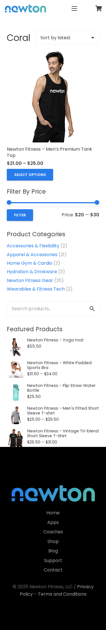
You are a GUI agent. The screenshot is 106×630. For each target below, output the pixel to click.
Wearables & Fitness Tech (36, 289)
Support (53, 560)
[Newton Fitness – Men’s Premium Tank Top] (53, 95)
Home (53, 512)
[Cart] (99, 8)
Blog (53, 551)
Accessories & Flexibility (33, 246)
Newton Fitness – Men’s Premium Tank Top (49, 152)
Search (92, 308)
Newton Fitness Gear (30, 280)
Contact (53, 570)
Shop (53, 541)
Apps (53, 522)
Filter (20, 215)
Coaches (53, 532)
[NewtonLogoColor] (25, 8)
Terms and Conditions (62, 594)
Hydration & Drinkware (32, 271)
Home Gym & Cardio (29, 263)
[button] (74, 8)
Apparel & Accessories (32, 254)
